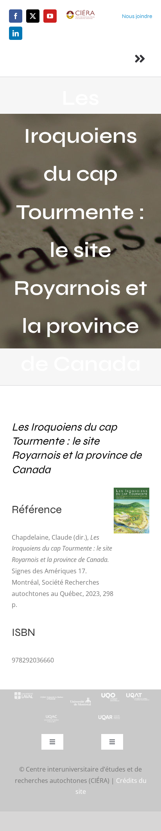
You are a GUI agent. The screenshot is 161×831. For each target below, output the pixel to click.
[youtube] (50, 16)
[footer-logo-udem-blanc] (80, 700)
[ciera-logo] (80, 12)
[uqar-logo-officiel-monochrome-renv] (109, 717)
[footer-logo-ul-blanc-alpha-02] (23, 692)
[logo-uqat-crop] (137, 692)
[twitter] (32, 16)
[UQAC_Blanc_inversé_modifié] (51, 717)
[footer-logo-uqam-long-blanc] (51, 696)
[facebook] (15, 16)
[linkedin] (15, 33)
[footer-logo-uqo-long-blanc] (109, 692)
